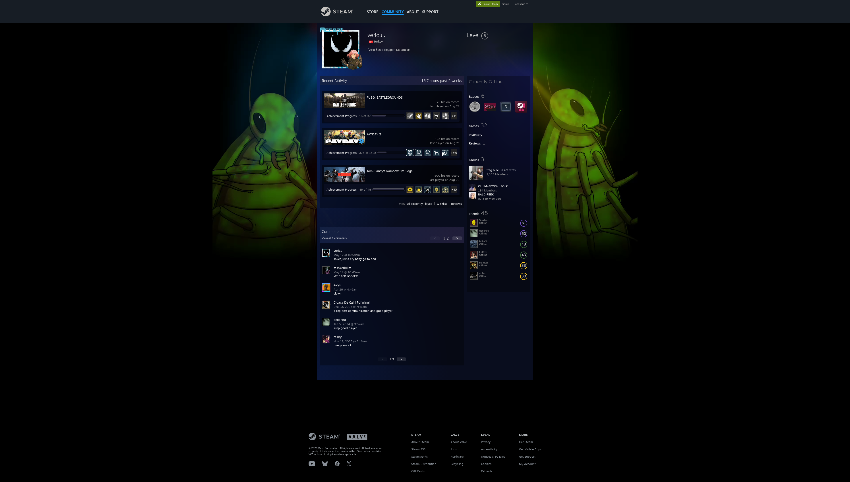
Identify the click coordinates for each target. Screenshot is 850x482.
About (413, 12)
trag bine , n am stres (501, 170)
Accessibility (489, 449)
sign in (505, 4)
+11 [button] (454, 116)
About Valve (458, 442)
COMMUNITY (393, 12)
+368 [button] (454, 152)
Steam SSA (418, 449)
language (520, 4)
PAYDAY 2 (374, 134)
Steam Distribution (423, 464)
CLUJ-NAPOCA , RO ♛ (493, 186)
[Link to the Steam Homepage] (337, 15)
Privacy (486, 442)
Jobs (453, 449)
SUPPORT (430, 12)
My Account (527, 464)
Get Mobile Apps (530, 449)
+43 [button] (454, 189)
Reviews (456, 203)
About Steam (420, 442)
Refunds (486, 471)
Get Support (527, 456)
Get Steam (526, 442)
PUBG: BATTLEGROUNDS (385, 97)
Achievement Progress (341, 116)
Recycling (456, 464)
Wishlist (442, 203)
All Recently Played (419, 203)
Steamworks (419, 456)
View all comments (334, 238)
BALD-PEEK (486, 194)
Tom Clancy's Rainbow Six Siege (390, 171)
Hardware (457, 456)
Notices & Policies (493, 456)
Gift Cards (418, 471)
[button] (498, 35)
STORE (373, 12)
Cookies (486, 464)
